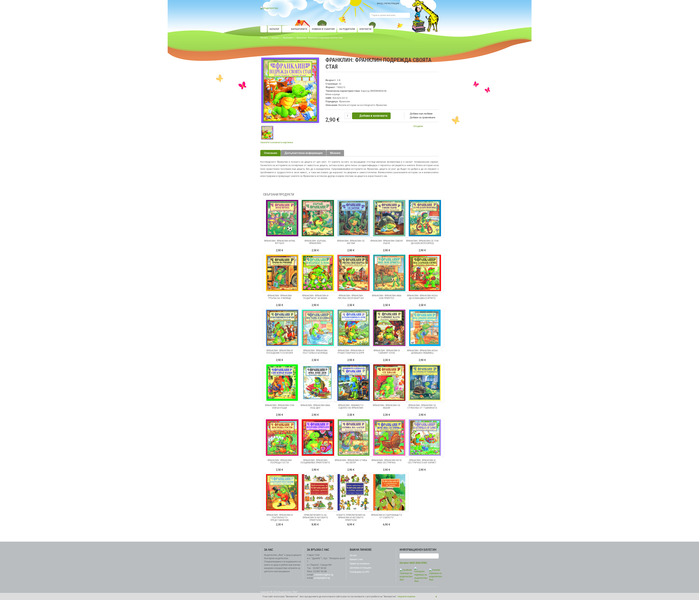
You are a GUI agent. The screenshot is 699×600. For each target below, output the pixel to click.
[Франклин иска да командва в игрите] (425, 273)
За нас (353, 555)
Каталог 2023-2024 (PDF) (413, 563)
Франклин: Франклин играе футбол (279, 242)
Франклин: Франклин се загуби (351, 242)
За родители (347, 29)
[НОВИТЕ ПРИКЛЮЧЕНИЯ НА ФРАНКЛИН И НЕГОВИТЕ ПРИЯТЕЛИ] (353, 492)
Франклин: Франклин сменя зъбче (386, 242)
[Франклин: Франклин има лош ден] (318, 382)
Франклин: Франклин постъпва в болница (315, 351)
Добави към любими (421, 113)
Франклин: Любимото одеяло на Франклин (351, 406)
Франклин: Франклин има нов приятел (386, 296)
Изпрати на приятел (427, 126)
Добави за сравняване (422, 117)
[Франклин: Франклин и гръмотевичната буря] (353, 328)
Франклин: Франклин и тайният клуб (386, 351)
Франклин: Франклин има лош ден (315, 406)
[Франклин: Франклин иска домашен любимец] (425, 328)
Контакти (365, 29)
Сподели (418, 126)
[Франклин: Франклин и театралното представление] (282, 492)
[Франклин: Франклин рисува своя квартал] (353, 273)
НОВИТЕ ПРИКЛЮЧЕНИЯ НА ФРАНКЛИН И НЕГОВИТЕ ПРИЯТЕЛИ (350, 517)
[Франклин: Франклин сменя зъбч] (389, 218)
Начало (264, 38)
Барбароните (299, 29)
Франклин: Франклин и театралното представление (279, 517)
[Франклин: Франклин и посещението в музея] (282, 328)
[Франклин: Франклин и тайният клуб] (389, 328)
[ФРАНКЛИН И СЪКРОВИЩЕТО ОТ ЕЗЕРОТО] (389, 492)
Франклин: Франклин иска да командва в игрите (422, 296)
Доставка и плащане (360, 568)
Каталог (274, 29)
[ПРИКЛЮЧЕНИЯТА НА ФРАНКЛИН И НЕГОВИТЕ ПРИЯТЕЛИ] (318, 492)
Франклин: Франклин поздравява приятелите (315, 461)
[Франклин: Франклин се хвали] (389, 382)
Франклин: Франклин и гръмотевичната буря (350, 351)
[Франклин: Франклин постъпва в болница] (318, 328)
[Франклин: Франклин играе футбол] (282, 218)
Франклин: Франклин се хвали (386, 406)
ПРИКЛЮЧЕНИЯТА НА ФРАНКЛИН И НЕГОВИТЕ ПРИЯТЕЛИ (315, 517)
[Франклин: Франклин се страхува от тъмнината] (425, 382)
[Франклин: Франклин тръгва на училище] (282, 273)
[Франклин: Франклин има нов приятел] (389, 273)
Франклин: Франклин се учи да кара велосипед (422, 242)
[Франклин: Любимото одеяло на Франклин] (353, 382)
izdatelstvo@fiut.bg (323, 574)
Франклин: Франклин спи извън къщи (279, 406)
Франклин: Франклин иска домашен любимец (422, 351)
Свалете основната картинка (276, 142)
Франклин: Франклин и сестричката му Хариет (422, 461)
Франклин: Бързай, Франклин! (315, 242)
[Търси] (407, 16)
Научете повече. (407, 596)
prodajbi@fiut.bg (322, 578)
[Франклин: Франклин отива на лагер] (353, 437)
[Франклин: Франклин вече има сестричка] (389, 437)
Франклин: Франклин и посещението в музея (279, 351)
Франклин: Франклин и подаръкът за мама (315, 296)
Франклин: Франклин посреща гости (279, 461)
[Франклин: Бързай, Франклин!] (318, 218)
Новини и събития (323, 29)
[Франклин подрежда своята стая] (267, 133)
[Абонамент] (436, 556)
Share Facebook (435, 126)
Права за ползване (359, 563)
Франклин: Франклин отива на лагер (351, 461)
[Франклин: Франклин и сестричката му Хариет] (425, 437)
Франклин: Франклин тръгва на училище (279, 296)
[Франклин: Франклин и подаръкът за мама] (318, 273)
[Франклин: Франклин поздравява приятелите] (318, 437)
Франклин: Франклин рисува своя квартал (351, 296)
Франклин (288, 38)
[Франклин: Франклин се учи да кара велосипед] (425, 218)
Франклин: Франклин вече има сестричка (386, 461)
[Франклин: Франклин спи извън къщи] (282, 382)
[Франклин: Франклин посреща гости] (282, 437)
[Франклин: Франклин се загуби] (353, 218)
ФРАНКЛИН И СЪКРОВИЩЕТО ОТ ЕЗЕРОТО (386, 516)
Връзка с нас (356, 559)
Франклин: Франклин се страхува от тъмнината (422, 406)
